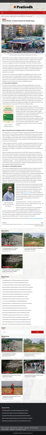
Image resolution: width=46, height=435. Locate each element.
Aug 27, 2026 (8, 251)
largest (4, 212)
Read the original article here (36, 218)
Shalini (4, 251)
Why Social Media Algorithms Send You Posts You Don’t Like (14, 308)
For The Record (19, 429)
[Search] (44, 13)
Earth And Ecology (6, 245)
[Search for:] (16, 332)
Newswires (26, 427)
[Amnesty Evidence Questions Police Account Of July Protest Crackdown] (34, 367)
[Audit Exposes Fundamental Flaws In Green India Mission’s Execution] (12, 388)
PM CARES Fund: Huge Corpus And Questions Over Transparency (16, 314)
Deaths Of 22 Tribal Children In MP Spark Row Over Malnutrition (15, 294)
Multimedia (12, 429)
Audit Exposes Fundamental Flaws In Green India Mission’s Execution (16, 289)
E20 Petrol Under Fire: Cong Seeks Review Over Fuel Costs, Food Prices (17, 303)
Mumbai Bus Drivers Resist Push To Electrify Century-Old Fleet (15, 298)
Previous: (12, 223)
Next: (33, 224)
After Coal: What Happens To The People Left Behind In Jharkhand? (16, 321)
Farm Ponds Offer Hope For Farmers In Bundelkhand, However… (15, 282)
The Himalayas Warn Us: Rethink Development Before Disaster (15, 280)
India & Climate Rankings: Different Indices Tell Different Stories (16, 312)
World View (20, 427)
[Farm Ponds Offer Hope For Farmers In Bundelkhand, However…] (34, 240)
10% (34, 212)
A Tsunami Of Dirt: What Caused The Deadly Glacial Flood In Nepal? (16, 284)
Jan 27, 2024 (12, 22)
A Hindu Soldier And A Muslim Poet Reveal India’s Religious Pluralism (16, 319)
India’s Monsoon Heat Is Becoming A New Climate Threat (14, 305)
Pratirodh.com (30, 433)
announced (26, 192)
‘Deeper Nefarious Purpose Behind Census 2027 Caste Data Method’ (16, 310)
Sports (24, 429)
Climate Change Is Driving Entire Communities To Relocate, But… (15, 317)
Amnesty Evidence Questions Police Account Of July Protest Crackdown (17, 287)
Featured (4, 19)
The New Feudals (5, 429)
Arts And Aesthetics (34, 427)
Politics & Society (31, 372)
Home (2, 427)
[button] (2, 12)
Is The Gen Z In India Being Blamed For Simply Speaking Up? (14, 301)
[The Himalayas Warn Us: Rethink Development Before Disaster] (12, 240)
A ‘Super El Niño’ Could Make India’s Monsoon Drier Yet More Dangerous (17, 291)
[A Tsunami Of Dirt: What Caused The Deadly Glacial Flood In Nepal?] (12, 261)
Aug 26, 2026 (33, 377)
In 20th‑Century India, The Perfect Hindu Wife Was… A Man (14, 296)
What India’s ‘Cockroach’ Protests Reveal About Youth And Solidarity (16, 324)
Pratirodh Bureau (6, 22)
